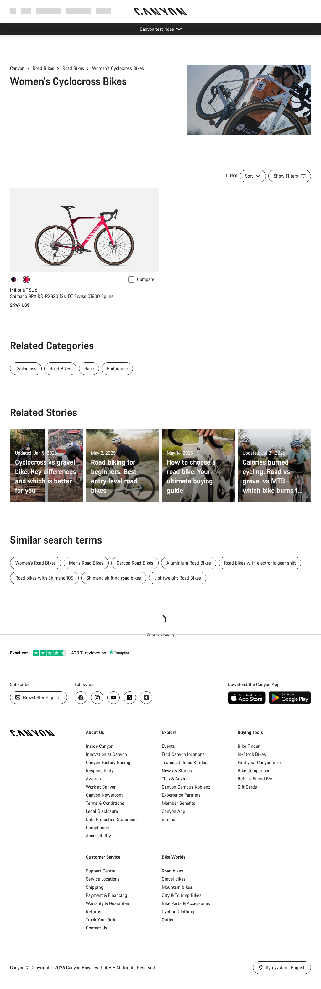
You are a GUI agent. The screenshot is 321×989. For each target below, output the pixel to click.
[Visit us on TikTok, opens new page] (146, 697)
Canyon (17, 68)
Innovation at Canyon (106, 754)
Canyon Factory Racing (108, 762)
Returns (93, 911)
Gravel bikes (174, 879)
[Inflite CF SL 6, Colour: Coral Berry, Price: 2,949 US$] (84, 230)
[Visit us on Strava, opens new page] (130, 697)
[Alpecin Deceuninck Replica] (14, 279)
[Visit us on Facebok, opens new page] (81, 697)
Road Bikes (43, 68)
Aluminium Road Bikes (188, 563)
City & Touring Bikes (182, 895)
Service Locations (103, 879)
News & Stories (177, 770)
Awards (93, 779)
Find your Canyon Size (259, 762)
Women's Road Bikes (35, 563)
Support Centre (100, 871)
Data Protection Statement (111, 819)
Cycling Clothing (178, 911)
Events (168, 746)
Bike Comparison (254, 770)
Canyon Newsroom (104, 795)
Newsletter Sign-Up (42, 697)
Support (103, 11)
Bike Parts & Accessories (186, 903)
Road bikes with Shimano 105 (44, 578)
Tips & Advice (175, 779)
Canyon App (173, 811)
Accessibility (98, 836)
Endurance (117, 369)
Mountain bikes (177, 887)
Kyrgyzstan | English (285, 968)
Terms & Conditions (105, 803)
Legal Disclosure (102, 811)
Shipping (94, 887)
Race (89, 369)
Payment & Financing (106, 895)
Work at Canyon (101, 787)
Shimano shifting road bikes (114, 578)
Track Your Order (102, 920)
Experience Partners (181, 795)
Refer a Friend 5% (255, 779)
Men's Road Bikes (86, 563)
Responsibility (100, 770)
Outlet (168, 920)
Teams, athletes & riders (185, 762)
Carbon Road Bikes (135, 563)
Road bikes (172, 871)
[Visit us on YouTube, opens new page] (113, 697)
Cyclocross (25, 369)
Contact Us (96, 928)
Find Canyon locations (183, 754)
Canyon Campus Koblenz (186, 787)
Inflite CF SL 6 (23, 290)
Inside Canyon (99, 746)
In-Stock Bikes (252, 754)
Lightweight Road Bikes (177, 578)
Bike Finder (249, 746)
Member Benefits (178, 803)
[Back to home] (160, 11)
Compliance (97, 827)
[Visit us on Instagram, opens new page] (97, 697)
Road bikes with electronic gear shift (260, 563)
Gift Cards (247, 787)
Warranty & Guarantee (107, 903)
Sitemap (170, 819)
